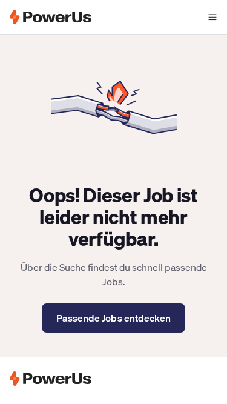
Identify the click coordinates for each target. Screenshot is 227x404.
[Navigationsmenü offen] (212, 17)
